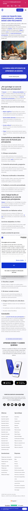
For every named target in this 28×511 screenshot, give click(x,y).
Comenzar (20, 10)
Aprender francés (5, 421)
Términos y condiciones (19, 474)
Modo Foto (17, 427)
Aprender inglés (4, 416)
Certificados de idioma (19, 438)
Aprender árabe (4, 436)
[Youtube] (12, 404)
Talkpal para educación (6, 457)
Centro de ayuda (18, 468)
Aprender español (5, 419)
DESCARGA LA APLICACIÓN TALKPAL (15, 338)
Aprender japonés (5, 443)
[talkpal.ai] (2, 10)
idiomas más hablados (18, 92)
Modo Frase (17, 432)
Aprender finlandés (5, 434)
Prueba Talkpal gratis (14, 76)
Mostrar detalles (20, 260)
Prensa (16, 461)
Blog (15, 459)
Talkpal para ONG (5, 465)
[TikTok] (8, 404)
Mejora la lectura (18, 445)
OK (14, 265)
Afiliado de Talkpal (5, 474)
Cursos (16, 419)
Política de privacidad (19, 470)
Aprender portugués (5, 447)
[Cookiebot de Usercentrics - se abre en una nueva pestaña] (20, 237)
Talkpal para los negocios (6, 459)
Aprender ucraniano (5, 427)
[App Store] (7, 383)
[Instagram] (4, 404)
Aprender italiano (5, 423)
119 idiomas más (5, 449)
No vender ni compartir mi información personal (14, 271)
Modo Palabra (17, 434)
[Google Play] (21, 383)
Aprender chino (4, 438)
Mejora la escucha (18, 440)
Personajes (17, 423)
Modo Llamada (18, 429)
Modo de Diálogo (18, 436)
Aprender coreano (5, 445)
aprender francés (5, 207)
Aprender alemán (5, 425)
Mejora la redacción (19, 447)
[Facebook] (16, 404)
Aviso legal (17, 489)
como (7, 31)
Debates (16, 425)
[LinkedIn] (19, 404)
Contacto (16, 465)
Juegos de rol (17, 421)
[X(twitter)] (23, 404)
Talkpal (21, 30)
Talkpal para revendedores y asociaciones (4, 470)
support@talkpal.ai (16, 400)
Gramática (17, 416)
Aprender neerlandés (5, 429)
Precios (16, 463)
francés (10, 28)
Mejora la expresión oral (20, 443)
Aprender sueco (4, 432)
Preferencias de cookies (20, 472)
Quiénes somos (18, 457)
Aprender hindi (4, 440)
